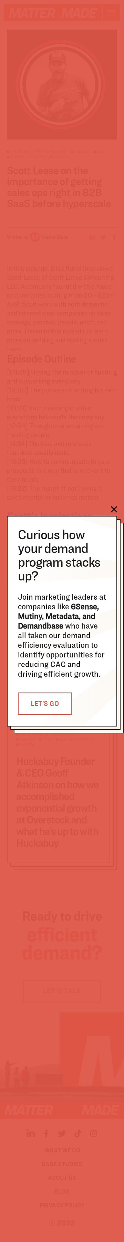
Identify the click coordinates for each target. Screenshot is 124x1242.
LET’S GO (45, 703)
